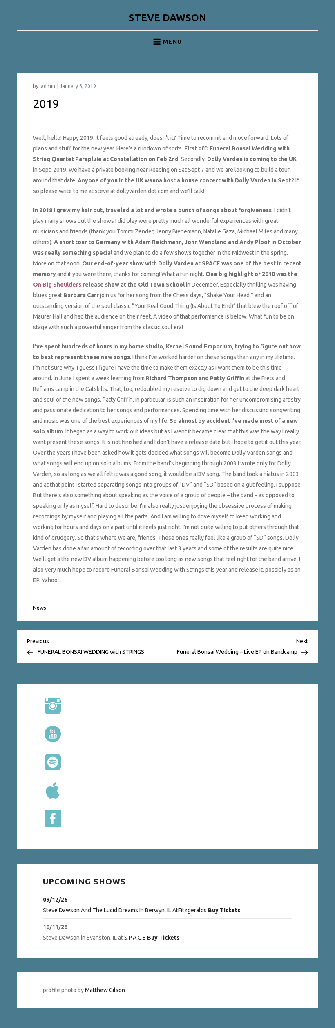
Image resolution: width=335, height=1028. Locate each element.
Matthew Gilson (105, 990)
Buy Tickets (224, 910)
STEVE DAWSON (167, 17)
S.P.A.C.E (135, 937)
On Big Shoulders (57, 284)
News (39, 608)
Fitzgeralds (192, 910)
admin (48, 86)
